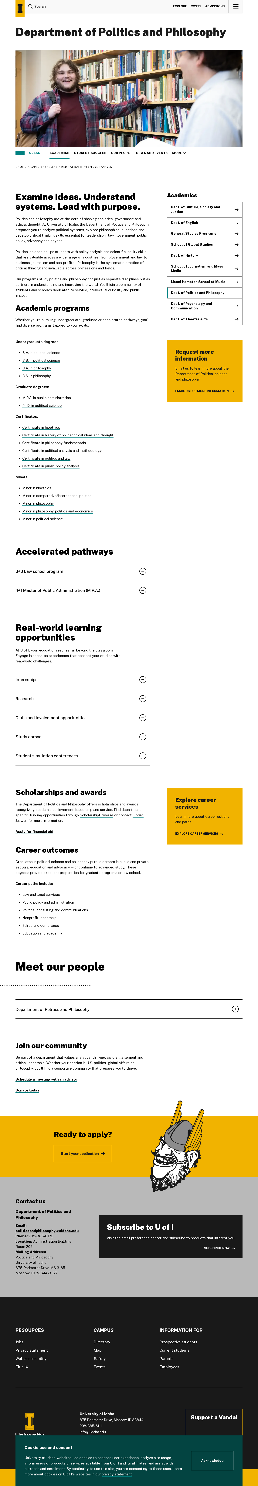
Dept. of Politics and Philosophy (197, 293)
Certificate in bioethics (41, 427)
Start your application (80, 1153)
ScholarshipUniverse (96, 815)
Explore (180, 6)
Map (98, 1350)
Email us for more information (202, 391)
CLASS (34, 153)
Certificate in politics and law (46, 458)
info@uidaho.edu (93, 1432)
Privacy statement (31, 1350)
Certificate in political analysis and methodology (62, 450)
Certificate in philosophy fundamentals (54, 443)
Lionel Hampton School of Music (198, 282)
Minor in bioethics (36, 488)
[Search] (30, 6)
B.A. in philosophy (36, 368)
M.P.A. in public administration (46, 398)
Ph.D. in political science (42, 405)
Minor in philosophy (38, 503)
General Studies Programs (193, 233)
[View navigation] (235, 6)
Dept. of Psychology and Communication (191, 306)
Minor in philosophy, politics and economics (57, 511)
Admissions (215, 6)
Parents (166, 1358)
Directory (102, 1342)
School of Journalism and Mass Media (197, 268)
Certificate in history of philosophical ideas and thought (68, 435)
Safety (100, 1358)
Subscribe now (217, 1248)
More (179, 153)
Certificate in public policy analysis (51, 466)
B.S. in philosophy (36, 376)
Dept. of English (184, 223)
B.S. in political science (41, 360)
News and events (152, 153)
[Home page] (20, 8)
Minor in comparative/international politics (56, 496)
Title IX (21, 1367)
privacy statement (117, 1474)
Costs (196, 6)
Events (100, 1367)
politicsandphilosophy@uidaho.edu (47, 1231)
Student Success (90, 153)
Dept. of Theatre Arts (189, 319)
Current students (174, 1350)
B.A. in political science (41, 353)
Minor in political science (42, 519)
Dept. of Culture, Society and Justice (195, 209)
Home (19, 167)
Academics (59, 153)
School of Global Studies (192, 244)
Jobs (19, 1342)
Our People (121, 153)
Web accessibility (31, 1358)
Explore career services (196, 833)
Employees (169, 1367)
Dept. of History (184, 255)
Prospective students (178, 1342)
